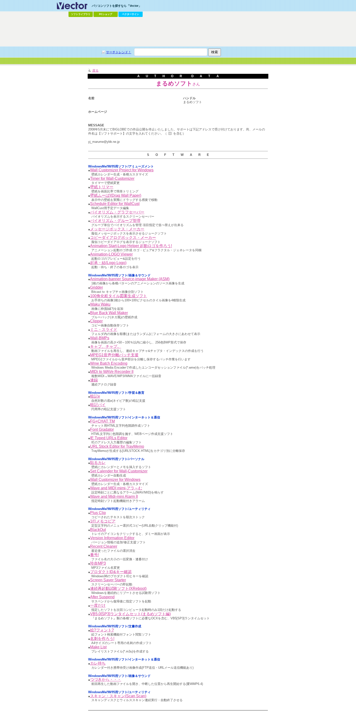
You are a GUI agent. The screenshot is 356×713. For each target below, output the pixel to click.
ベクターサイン (130, 14)
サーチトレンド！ (118, 52)
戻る (95, 70)
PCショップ (105, 14)
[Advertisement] (178, 32)
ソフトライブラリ (80, 14)
